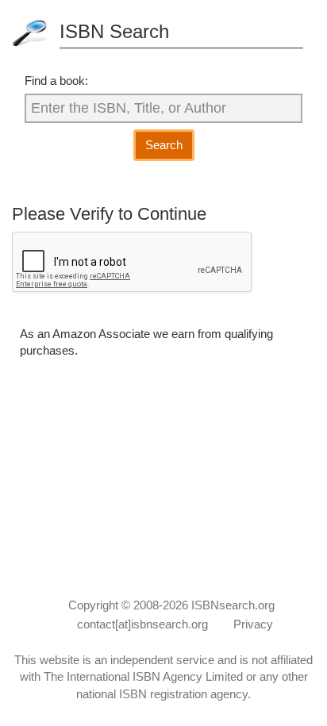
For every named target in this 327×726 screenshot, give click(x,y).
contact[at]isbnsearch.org (142, 624)
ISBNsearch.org (233, 605)
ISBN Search (114, 31)
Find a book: (56, 80)
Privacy (253, 624)
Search (164, 145)
